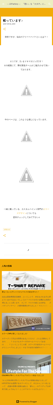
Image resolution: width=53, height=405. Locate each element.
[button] (4, 29)
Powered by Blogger (28, 401)
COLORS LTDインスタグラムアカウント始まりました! (23, 375)
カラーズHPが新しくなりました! (14, 334)
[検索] (49, 4)
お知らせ (7, 229)
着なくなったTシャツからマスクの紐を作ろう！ (20, 292)
